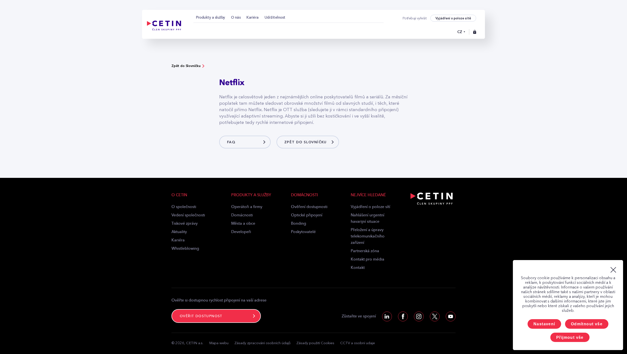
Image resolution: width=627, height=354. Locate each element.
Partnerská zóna (365, 251)
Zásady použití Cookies (315, 343)
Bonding (298, 224)
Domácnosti (242, 215)
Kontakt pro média (367, 260)
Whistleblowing (185, 249)
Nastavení (544, 324)
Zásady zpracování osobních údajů (262, 343)
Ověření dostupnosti (309, 207)
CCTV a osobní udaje (357, 343)
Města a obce (243, 224)
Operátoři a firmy (246, 207)
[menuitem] (210, 17)
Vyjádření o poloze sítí (370, 207)
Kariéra (178, 240)
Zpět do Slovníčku (186, 66)
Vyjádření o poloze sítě (453, 18)
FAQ (231, 142)
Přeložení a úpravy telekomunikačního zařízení (368, 236)
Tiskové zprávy (184, 224)
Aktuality (179, 232)
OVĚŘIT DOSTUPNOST (201, 316)
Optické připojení (306, 215)
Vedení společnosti (188, 215)
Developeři (241, 232)
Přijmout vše (570, 337)
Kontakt (358, 268)
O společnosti (183, 207)
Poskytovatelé (303, 232)
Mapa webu (219, 343)
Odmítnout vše (587, 324)
